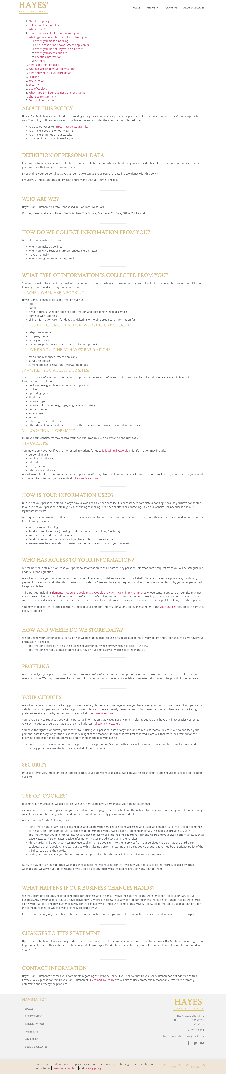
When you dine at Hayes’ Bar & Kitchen (59, 49)
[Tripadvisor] (202, 1043)
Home (136, 7)
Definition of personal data (45, 25)
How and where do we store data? (50, 73)
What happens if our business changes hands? (58, 92)
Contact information (41, 100)
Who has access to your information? (52, 69)
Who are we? (37, 29)
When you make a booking (51, 41)
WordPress (138, 592)
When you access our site (51, 53)
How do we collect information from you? (54, 33)
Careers (40, 61)
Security (34, 84)
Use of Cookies (38, 88)
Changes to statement (42, 96)
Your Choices (168, 607)
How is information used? (44, 65)
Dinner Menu (34, 1023)
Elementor (58, 592)
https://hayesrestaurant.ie (70, 126)
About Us (171, 7)
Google (70, 592)
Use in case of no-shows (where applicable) (62, 45)
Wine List (31, 1031)
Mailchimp (123, 592)
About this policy (39, 21)
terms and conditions (65, 1068)
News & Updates (193, 7)
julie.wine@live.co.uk (115, 450)
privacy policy (93, 1068)
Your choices (37, 80)
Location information (48, 57)
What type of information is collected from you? (58, 37)
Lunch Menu (34, 1016)
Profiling (34, 77)
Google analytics (104, 592)
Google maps (84, 592)
